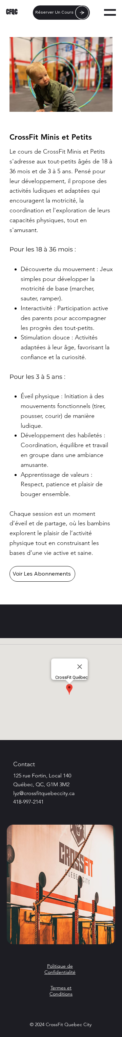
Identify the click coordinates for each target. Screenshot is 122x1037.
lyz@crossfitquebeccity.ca (44, 793)
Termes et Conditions (61, 991)
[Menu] (110, 12)
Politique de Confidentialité (60, 969)
